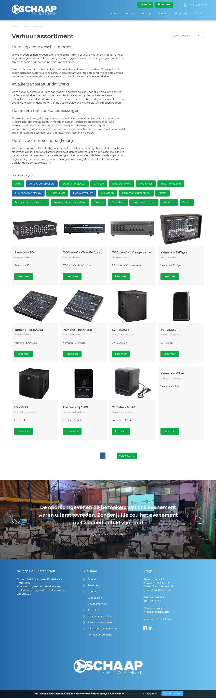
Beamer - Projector (74, 183)
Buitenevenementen (100, 616)
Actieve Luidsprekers (41, 183)
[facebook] (145, 628)
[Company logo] (34, 8)
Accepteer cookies (172, 694)
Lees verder (117, 693)
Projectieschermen (144, 202)
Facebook (163, 4)
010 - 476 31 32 (198, 5)
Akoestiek (93, 610)
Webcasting (95, 597)
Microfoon (107, 192)
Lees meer (23, 276)
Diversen (99, 183)
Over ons (163, 13)
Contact (198, 13)
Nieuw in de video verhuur (70, 202)
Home (114, 13)
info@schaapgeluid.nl (156, 611)
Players (98, 202)
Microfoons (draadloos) (136, 192)
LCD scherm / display (28, 192)
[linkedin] (150, 628)
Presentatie (117, 202)
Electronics (145, 183)
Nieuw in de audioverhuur (30, 202)
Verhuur (129, 13)
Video (186, 202)
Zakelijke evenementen (102, 622)
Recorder (169, 202)
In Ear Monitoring (171, 183)
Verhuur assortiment (100, 634)
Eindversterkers (121, 183)
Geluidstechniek (97, 603)
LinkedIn (145, 4)
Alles (18, 183)
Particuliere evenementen (103, 628)
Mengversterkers (83, 192)
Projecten (181, 13)
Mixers (162, 192)
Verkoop (146, 13)
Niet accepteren (149, 694)
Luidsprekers (57, 192)
